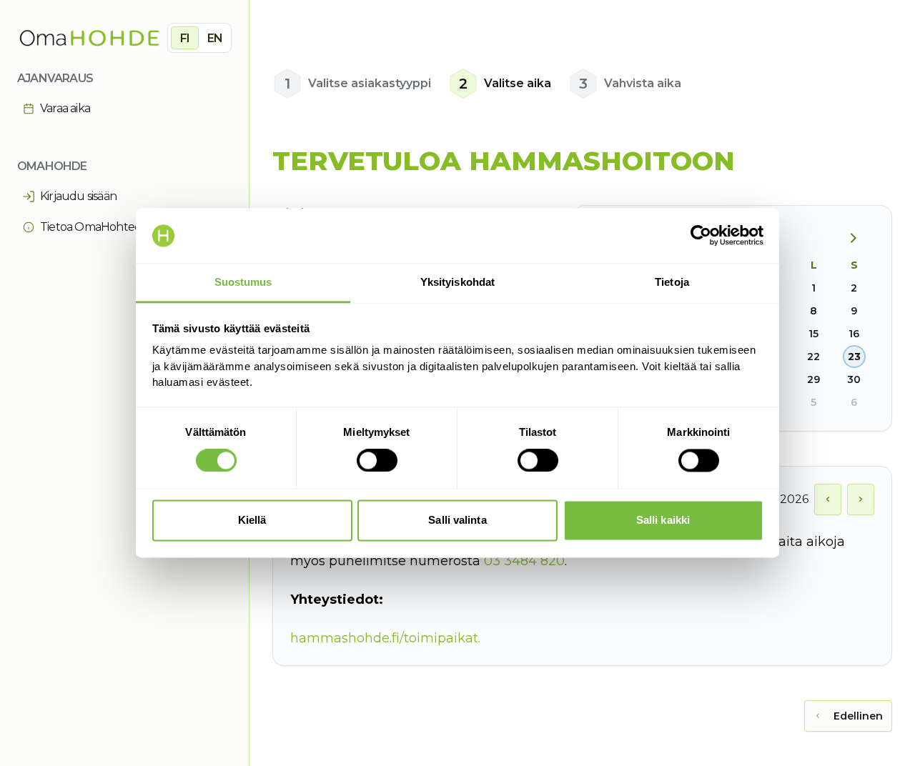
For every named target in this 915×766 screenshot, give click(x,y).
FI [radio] (184, 38)
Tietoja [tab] (672, 282)
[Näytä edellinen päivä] (827, 499)
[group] (199, 38)
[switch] (377, 460)
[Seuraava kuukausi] (858, 238)
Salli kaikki (663, 520)
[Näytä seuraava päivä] (860, 499)
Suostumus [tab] (243, 282)
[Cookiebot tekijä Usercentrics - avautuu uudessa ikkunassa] (700, 236)
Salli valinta (457, 520)
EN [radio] (214, 38)
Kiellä (252, 520)
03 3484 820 (524, 561)
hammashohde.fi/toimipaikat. (385, 638)
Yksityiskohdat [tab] (457, 282)
